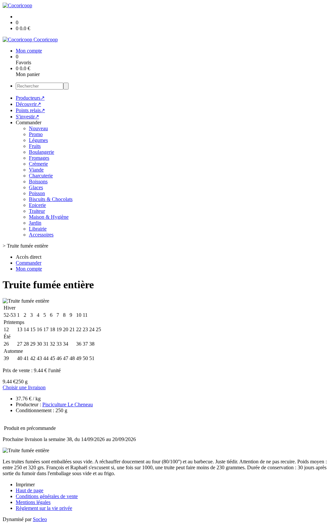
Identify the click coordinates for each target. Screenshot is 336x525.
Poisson (37, 193)
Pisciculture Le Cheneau (67, 404)
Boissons (38, 181)
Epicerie (37, 205)
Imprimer (25, 484)
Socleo (40, 519)
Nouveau (38, 128)
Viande (36, 169)
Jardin (35, 223)
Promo (36, 134)
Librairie (38, 229)
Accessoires (41, 234)
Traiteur (37, 211)
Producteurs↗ (30, 98)
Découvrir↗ (28, 104)
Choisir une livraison (24, 387)
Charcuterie (41, 175)
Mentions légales (33, 502)
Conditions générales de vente (47, 496)
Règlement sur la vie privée (44, 508)
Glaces (36, 187)
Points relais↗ (30, 110)
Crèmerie (38, 164)
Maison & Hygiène (49, 217)
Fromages (39, 158)
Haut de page (29, 490)
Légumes (38, 140)
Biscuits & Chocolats (51, 199)
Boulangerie (41, 152)
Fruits (35, 146)
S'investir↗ (27, 116)
